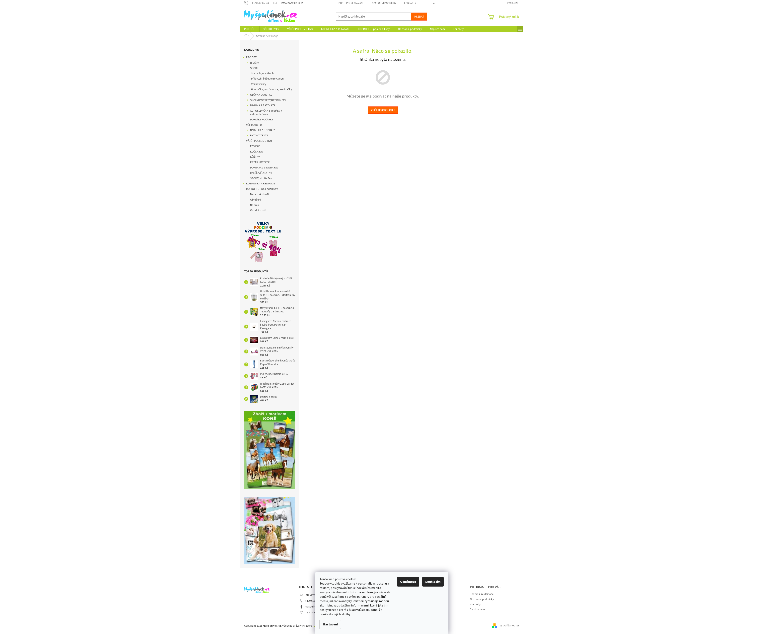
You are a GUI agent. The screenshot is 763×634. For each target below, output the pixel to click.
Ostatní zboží (258, 210)
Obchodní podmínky (384, 3)
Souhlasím (433, 582)
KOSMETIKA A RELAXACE (260, 184)
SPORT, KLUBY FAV (261, 178)
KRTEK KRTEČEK (260, 162)
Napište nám (477, 609)
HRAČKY (255, 63)
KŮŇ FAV (255, 157)
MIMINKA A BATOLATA (262, 105)
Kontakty (410, 3)
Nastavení (330, 624)
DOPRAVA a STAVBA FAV (264, 168)
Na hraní (255, 205)
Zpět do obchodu (383, 110)
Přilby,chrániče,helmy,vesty (267, 79)
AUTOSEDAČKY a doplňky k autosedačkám (266, 112)
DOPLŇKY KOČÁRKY (261, 120)
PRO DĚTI (251, 57)
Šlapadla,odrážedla (262, 74)
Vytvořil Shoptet (509, 626)
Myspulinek (311, 607)
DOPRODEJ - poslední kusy (262, 189)
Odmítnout (408, 582)
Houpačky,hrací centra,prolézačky (271, 90)
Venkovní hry (258, 84)
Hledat (419, 16)
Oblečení (255, 200)
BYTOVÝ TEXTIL (259, 136)
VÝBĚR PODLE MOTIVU (259, 141)
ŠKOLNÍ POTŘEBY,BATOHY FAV (268, 100)
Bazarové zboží (259, 194)
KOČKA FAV (256, 152)
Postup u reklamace (351, 3)
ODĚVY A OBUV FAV (261, 95)
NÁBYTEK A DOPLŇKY (262, 130)
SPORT (254, 68)
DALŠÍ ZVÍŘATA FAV (261, 173)
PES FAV (255, 146)
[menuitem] (249, 29)
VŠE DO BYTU (254, 125)
